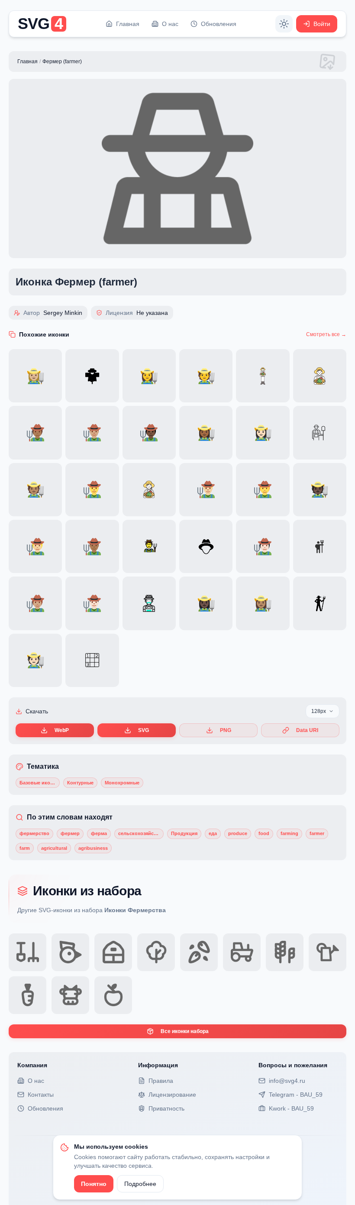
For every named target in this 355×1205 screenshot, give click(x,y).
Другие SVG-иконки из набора (91, 910)
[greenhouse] (113, 952)
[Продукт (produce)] (113, 995)
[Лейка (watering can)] (327, 952)
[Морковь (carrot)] (27, 995)
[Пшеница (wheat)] (284, 952)
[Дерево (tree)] (156, 952)
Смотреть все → (326, 334)
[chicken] (70, 952)
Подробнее (140, 1183)
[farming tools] (27, 952)
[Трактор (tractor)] (242, 952)
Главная (27, 61)
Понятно (93, 1183)
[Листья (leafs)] (199, 952)
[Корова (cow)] (70, 995)
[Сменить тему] (284, 23)
